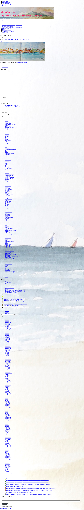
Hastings (6, 163)
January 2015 (7, 436)
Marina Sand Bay (8, 186)
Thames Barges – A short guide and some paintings (12, 27)
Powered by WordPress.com (5, 508)
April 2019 (7, 390)
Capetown (7, 135)
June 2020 (7, 375)
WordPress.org (7, 313)
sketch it (6, 227)
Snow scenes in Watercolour (10, 230)
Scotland (6, 216)
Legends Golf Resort (9, 178)
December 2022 (8, 347)
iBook (6, 164)
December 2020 (8, 369)
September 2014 (8, 439)
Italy (5, 166)
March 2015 (7, 434)
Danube (6, 142)
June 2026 (7, 320)
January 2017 (7, 416)
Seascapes (7, 218)
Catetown (7, 136)
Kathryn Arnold (7, 305)
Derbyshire (7, 143)
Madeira (6, 183)
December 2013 (8, 445)
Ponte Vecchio (7, 202)
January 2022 (7, 358)
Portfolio (4, 29)
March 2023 (7, 345)
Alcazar (6, 120)
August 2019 (7, 386)
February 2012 (7, 464)
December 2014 (8, 437)
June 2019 (6, 388)
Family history (7, 154)
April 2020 (7, 377)
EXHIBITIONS (5, 32)
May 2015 (6, 433)
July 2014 (6, 440)
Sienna (6, 225)
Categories (7, 478)
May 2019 (6, 389)
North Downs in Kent (9, 194)
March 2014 (7, 443)
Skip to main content (6, 2)
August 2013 (7, 450)
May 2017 (6, 412)
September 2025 (8, 324)
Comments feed (8, 312)
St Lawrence (7, 237)
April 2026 (7, 321)
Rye (5, 211)
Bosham (6, 128)
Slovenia (6, 229)
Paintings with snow (8, 199)
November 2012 (8, 457)
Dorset (6, 147)
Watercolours (7, 270)
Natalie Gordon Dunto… (8, 304)
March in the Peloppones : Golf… (19, 301)
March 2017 (7, 414)
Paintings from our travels (10, 198)
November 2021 (8, 360)
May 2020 (7, 376)
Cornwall (6, 139)
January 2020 (7, 380)
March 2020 (7, 378)
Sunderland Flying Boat (9, 241)
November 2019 (8, 382)
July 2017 (6, 410)
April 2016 (7, 425)
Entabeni (6, 152)
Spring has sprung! (8, 234)
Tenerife (6, 243)
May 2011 (6, 469)
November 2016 (8, 418)
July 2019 (6, 387)
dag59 (5, 297)
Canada (6, 133)
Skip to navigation (5, 1)
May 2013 (6, 452)
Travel (6, 260)
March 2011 (7, 471)
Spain (6, 233)
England (6, 151)
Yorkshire (6, 277)
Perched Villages (8, 201)
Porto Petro (7, 204)
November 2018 (8, 394)
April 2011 (6, 470)
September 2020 (8, 373)
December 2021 (8, 359)
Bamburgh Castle (8, 126)
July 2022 (6, 351)
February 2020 (8, 379)
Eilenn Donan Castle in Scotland (11, 149)
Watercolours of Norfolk (9, 272)
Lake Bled (6, 170)
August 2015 (7, 431)
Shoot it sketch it (8, 221)
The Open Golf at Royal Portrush (11, 256)
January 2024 (7, 336)
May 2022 (7, 353)
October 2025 (7, 323)
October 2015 (7, 430)
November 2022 (8, 348)
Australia (6, 125)
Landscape (7, 173)
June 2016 (6, 423)
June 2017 (6, 411)
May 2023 (7, 342)
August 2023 (7, 339)
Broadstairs (7, 129)
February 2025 (7, 327)
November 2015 (8, 429)
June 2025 (7, 325)
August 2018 (7, 397)
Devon (6, 144)
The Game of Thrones (9, 248)
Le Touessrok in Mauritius (9, 174)
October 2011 (7, 465)
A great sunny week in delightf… (17, 299)
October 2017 (7, 406)
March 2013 (7, 453)
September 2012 (8, 459)
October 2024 (7, 329)
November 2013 (8, 446)
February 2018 (7, 402)
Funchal (6, 159)
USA (5, 267)
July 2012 (6, 460)
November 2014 (8, 438)
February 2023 (7, 346)
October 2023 (7, 338)
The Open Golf (8, 255)
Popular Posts (7, 474)
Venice (6, 268)
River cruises (7, 209)
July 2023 (6, 340)
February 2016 (7, 427)
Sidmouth (6, 224)
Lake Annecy (7, 169)
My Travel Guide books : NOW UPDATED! (10, 22)
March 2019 (7, 391)
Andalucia (6, 121)
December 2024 (8, 328)
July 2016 (6, 421)
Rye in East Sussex (8, 212)
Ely (5, 150)
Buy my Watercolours (6, 30)
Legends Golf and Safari (9, 177)
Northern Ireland (8, 195)
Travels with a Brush (8, 263)
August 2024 (7, 330)
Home (3, 20)
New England (7, 190)
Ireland (6, 165)
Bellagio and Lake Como (9, 127)
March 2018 (7, 401)
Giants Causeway (8, 160)
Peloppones (7, 200)
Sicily (6, 222)
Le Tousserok (7, 176)
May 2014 (6, 441)
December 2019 (8, 381)
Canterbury (7, 134)
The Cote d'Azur (8, 245)
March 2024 (7, 335)
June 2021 (6, 364)
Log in (6, 310)
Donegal (6, 146)
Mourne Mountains (8, 189)
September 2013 (8, 449)
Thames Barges (8, 244)
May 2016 (6, 424)
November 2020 (8, 371)
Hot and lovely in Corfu (15, 305)
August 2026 (7, 319)
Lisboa (6, 180)
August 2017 (7, 408)
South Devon (7, 232)
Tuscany (6, 265)
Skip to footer (5, 5)
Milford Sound (7, 188)
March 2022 (7, 355)
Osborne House (8, 196)
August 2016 (7, 420)
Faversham (7, 155)
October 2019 (7, 384)
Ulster (6, 266)
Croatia (6, 141)
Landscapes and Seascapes (7, 26)
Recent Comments (8, 473)
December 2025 (8, 322)
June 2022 (7, 352)
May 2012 (6, 462)
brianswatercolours (7, 301)
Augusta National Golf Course (10, 124)
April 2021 (7, 365)
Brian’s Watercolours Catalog (7, 24)
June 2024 (7, 332)
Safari (6, 213)
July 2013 (6, 451)
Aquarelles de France (6, 28)
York (5, 276)
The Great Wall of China (9, 251)
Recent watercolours (9, 107)
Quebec (6, 207)
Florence (6, 156)
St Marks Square (8, 238)
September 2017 (8, 407)
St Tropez (6, 239)
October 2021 (7, 361)
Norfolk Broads (7, 193)
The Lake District (8, 253)
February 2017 (7, 415)
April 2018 (7, 400)
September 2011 (8, 466)
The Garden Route (8, 250)
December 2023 (8, 337)
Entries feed (7, 311)
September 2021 (8, 362)
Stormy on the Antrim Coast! (10, 109)
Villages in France (8, 269)
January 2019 (7, 392)
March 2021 (7, 366)
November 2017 (8, 405)
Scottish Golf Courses (9, 217)
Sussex (6, 242)
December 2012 (8, 456)
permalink (18, 62)
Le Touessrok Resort (9, 175)
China (6, 137)
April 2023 (7, 343)
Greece (6, 162)
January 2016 (7, 428)
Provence (6, 206)
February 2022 (7, 356)
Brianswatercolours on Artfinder (11, 99)
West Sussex (7, 273)
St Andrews (7, 235)
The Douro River (8, 246)
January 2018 (7, 403)
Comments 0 (5, 67)
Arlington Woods (8, 123)
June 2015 (6, 432)
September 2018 (8, 395)
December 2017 (8, 404)
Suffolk (6, 240)
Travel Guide (7, 261)
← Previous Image (3, 41)
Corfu (6, 138)
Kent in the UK (7, 167)
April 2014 (7, 442)
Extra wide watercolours (9, 153)
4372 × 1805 (7, 39)
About (3, 21)
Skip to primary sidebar (6, 3)
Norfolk (6, 192)
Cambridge (7, 131)
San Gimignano (7, 215)
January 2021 (7, 368)
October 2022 (7, 349)
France (6, 157)
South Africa (7, 231)
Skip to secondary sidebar (7, 4)
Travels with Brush (8, 264)
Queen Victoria (7, 208)
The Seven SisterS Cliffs (9, 258)
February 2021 (7, 367)
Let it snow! (7, 108)
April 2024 (7, 334)
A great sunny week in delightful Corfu (12, 106)
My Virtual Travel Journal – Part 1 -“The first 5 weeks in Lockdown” (24, 39)
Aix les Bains (7, 118)
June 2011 (6, 468)
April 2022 (7, 354)
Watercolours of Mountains (10, 271)
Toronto (6, 259)
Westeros (6, 274)
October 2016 (7, 419)
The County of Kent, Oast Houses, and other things (12, 25)
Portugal (6, 205)
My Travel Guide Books (9, 288)
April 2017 (7, 413)
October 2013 (7, 447)
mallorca (6, 185)
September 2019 (8, 385)
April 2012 (7, 463)
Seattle (6, 219)
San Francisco (7, 214)
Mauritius (6, 187)
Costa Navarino (8, 140)
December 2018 (8, 393)
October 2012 (7, 458)
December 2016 (8, 417)
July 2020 (6, 374)
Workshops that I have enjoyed (8, 31)
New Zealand (7, 191)
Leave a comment (23, 62)
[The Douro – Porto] (22, 60)
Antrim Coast (7, 122)
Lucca (6, 182)
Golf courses (7, 161)
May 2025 (7, 326)
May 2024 (7, 333)
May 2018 (6, 399)
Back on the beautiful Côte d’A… (14, 297)
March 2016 (7, 426)
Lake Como (7, 172)
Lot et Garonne (8, 181)
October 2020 (7, 372)
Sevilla (6, 220)
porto (6, 203)
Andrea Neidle (6, 298)
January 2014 (7, 444)
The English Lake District (9, 247)
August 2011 (7, 467)
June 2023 (7, 341)
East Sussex (7, 148)
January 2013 (7, 455)
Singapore (7, 226)
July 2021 (6, 363)
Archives (6, 475)
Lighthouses (7, 179)
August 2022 (7, 350)
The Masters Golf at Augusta (10, 254)
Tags (5, 477)
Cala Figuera (7, 130)
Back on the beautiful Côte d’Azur (11, 105)
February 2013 (7, 454)
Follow (5, 503)
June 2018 (6, 398)
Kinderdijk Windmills (8, 168)
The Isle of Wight (8, 252)
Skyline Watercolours (9, 228)
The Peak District (8, 257)
